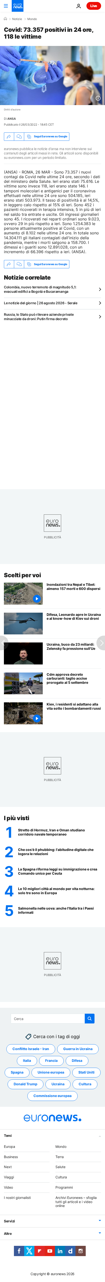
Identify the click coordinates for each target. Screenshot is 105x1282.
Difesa (77, 1060)
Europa (9, 1146)
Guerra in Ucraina (78, 1049)
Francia (51, 1060)
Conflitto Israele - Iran (30, 1049)
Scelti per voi (22, 575)
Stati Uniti (86, 1072)
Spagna (17, 1072)
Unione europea (51, 1072)
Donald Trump (25, 1084)
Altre (8, 1233)
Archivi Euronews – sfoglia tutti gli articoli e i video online (76, 1201)
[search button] (89, 1018)
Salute (60, 1167)
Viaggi (9, 1177)
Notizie (17, 19)
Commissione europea (52, 1096)
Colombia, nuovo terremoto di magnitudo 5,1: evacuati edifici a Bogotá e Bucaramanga (40, 289)
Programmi (64, 1187)
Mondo (32, 19)
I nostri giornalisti (17, 1197)
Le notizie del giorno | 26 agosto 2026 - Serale (40, 303)
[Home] (5, 19)
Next (8, 1167)
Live (93, 6)
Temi (8, 1135)
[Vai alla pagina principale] (17, 6)
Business (11, 1157)
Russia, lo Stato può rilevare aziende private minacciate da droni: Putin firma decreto (39, 316)
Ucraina (58, 1084)
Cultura (85, 1084)
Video (8, 1187)
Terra (59, 1157)
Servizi (9, 1221)
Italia (27, 1060)
